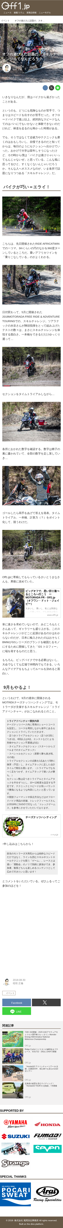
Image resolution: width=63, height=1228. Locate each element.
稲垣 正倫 (17, 69)
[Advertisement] (25, 912)
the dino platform (35, 1224)
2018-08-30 (18, 66)
